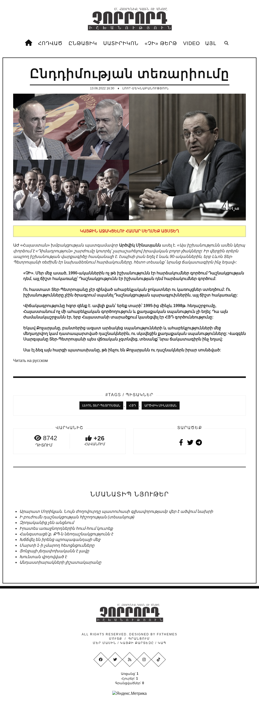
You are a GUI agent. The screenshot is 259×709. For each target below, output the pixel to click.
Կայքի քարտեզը (137, 643)
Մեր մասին (105, 643)
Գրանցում (139, 638)
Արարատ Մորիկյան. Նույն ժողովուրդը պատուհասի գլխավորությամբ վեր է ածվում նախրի (116, 511)
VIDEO (191, 43)
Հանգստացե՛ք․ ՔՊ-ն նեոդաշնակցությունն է (66, 534)
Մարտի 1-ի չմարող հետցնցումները (56, 545)
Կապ (161, 643)
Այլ (210, 43)
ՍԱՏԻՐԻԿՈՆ (121, 43)
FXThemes (167, 634)
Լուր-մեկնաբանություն (145, 88)
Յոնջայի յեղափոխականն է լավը (54, 551)
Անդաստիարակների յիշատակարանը (60, 562)
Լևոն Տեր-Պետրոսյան (101, 405)
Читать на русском (30, 360)
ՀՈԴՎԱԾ (50, 43)
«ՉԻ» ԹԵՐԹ (161, 43)
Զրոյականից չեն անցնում (46, 522)
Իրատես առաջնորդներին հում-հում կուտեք (66, 528)
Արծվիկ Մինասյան (160, 405)
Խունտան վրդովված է (43, 557)
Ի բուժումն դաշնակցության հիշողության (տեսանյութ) (76, 517)
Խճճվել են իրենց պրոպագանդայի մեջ (59, 539)
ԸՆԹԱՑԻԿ (83, 43)
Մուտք (115, 638)
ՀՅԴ (132, 405)
